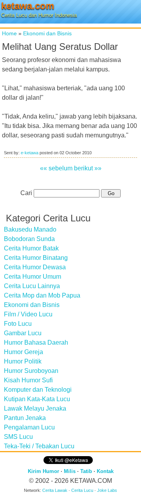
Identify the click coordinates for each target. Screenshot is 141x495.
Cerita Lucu (82, 490)
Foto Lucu (18, 323)
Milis (70, 471)
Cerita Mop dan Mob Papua (42, 295)
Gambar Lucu (23, 333)
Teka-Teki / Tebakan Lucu (39, 446)
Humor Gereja (23, 352)
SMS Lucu (18, 436)
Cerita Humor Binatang (36, 257)
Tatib (86, 471)
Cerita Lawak (54, 490)
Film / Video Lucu (28, 314)
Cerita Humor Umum (32, 276)
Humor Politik (23, 361)
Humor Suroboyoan (31, 370)
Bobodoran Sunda (29, 239)
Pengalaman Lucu (29, 427)
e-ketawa (29, 152)
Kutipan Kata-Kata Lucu (37, 399)
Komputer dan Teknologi (38, 389)
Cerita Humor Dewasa (35, 267)
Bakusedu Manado (30, 229)
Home (9, 33)
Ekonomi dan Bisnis (47, 33)
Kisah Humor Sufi (28, 380)
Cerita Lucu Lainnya (32, 286)
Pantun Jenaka (25, 418)
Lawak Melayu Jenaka (35, 408)
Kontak (105, 471)
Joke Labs (107, 490)
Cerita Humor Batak (31, 248)
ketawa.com (27, 5)
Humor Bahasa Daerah (36, 342)
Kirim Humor (43, 471)
